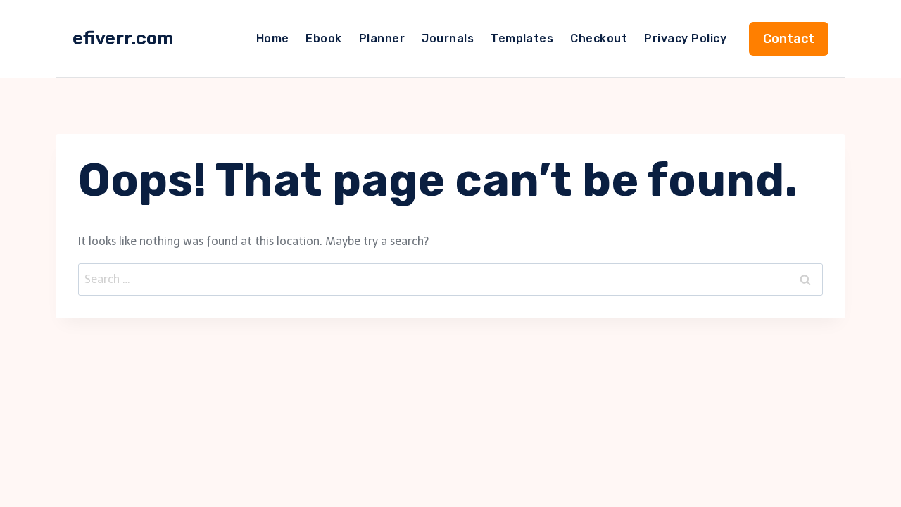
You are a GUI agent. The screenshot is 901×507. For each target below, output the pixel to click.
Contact (788, 38)
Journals (448, 38)
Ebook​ (323, 38)
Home (272, 38)
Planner (382, 38)
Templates (522, 38)
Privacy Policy (685, 38)
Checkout (598, 38)
